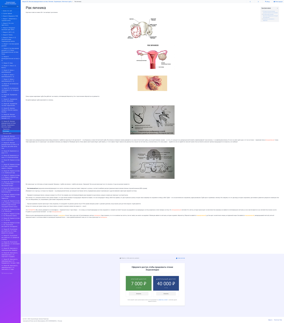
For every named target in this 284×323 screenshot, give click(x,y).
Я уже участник (181, 258)
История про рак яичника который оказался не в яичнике (270, 11)
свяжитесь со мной (162, 299)
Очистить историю (7, 273)
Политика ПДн (278, 320)
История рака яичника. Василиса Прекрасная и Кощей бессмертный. (270, 15)
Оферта (270, 320)
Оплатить (138, 293)
